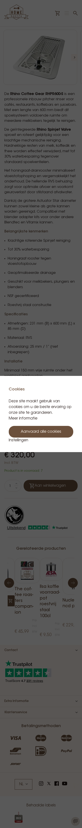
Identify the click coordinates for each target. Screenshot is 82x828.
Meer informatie (23, 418)
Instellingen (18, 440)
